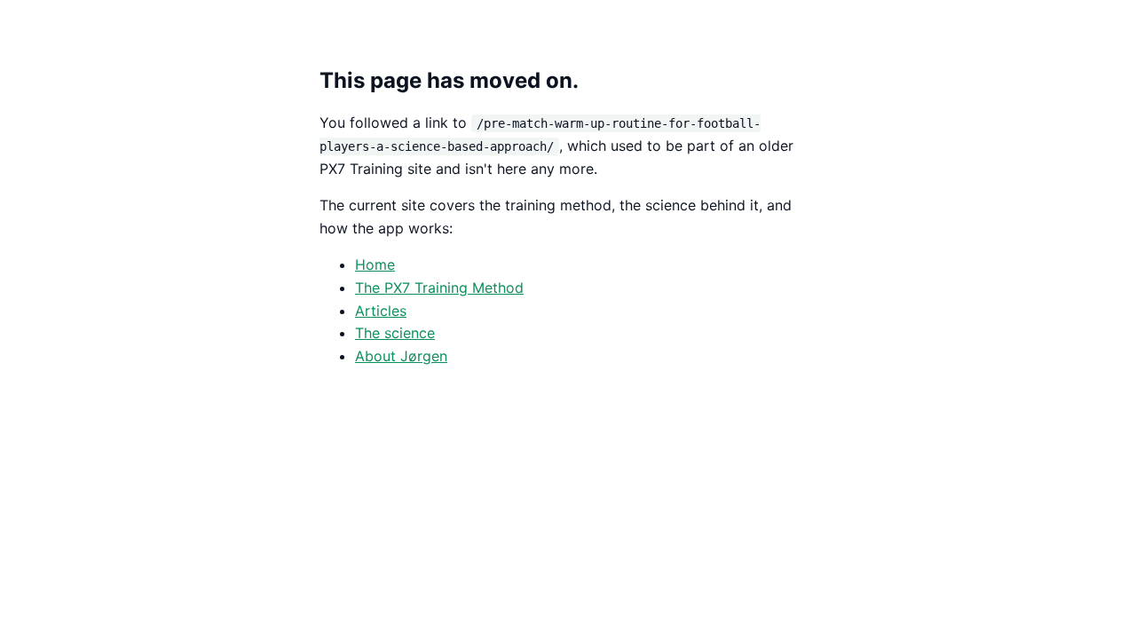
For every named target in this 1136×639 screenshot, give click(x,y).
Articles (380, 311)
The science (395, 333)
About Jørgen (401, 356)
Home (375, 264)
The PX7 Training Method (439, 287)
